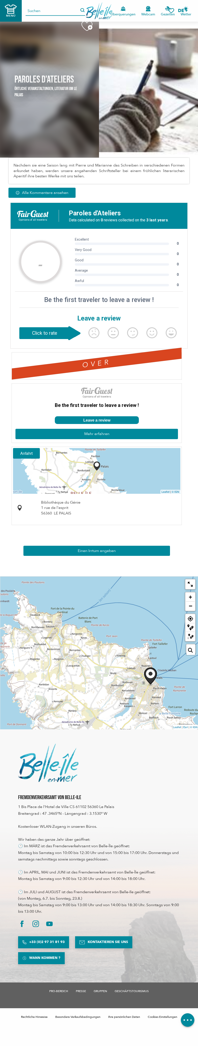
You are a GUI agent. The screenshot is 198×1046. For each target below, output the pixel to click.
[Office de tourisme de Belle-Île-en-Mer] (48, 763)
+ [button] (190, 597)
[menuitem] (99, 11)
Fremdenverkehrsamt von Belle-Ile (49, 797)
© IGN (175, 492)
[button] (182, 10)
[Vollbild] (190, 584)
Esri (185, 727)
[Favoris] (171, 10)
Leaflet (166, 492)
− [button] (190, 606)
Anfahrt (26, 453)
